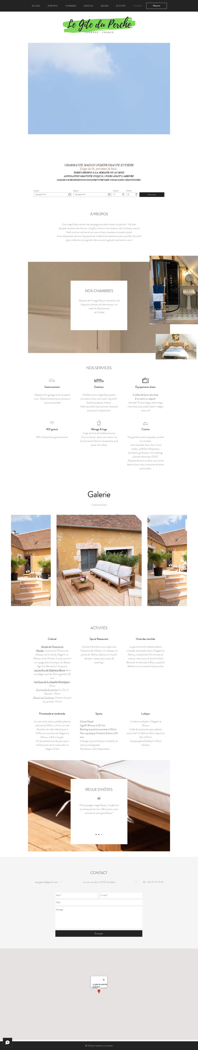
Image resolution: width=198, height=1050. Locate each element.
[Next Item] (182, 560)
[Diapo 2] (98, 834)
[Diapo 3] (101, 834)
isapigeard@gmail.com (46, 882)
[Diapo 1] (96, 834)
